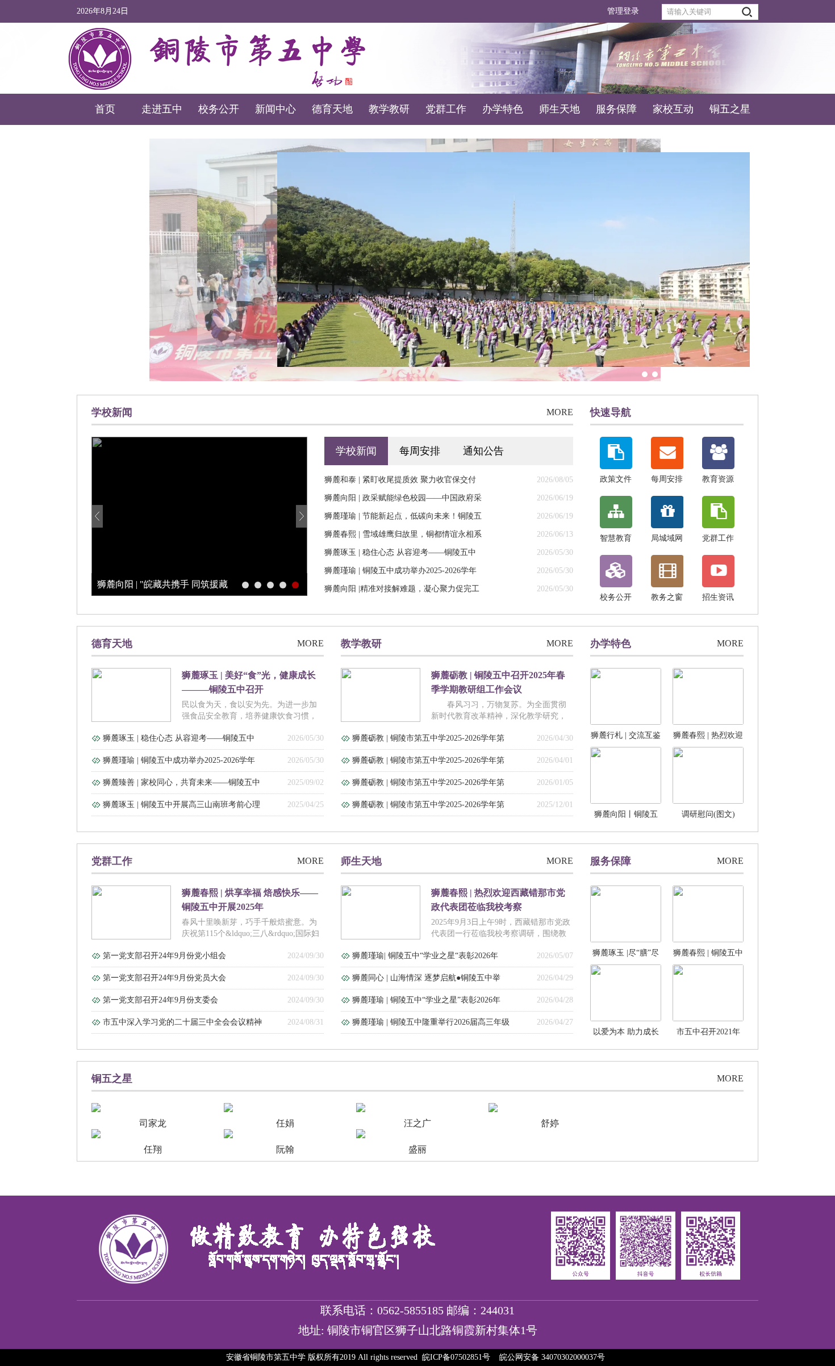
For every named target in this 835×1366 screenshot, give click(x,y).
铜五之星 (729, 109)
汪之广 (417, 1123)
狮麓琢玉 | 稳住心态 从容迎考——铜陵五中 (400, 552)
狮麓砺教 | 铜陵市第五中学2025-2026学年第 (428, 738)
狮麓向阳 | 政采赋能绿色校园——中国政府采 (403, 498)
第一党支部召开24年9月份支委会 (160, 1000)
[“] (417, 259)
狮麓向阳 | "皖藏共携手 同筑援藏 (162, 584)
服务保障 (616, 109)
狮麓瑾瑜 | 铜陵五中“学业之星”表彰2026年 (426, 1000)
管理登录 (623, 11)
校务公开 (218, 109)
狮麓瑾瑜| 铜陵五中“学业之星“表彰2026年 (425, 955)
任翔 (153, 1149)
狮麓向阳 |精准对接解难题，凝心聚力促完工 (401, 588)
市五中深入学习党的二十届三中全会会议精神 (182, 1022)
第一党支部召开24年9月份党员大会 (164, 978)
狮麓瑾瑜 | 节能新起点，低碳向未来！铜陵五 (403, 516)
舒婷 (550, 1123)
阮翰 (285, 1149)
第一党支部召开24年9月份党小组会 (164, 955)
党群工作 (445, 109)
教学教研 (389, 109)
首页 (105, 109)
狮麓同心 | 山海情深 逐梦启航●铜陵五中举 (426, 978)
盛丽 (417, 1149)
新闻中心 (275, 109)
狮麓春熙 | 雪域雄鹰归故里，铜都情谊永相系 (403, 534)
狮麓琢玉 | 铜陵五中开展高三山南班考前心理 (181, 804)
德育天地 (332, 109)
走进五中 (161, 109)
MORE (559, 412)
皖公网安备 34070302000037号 (552, 1357)
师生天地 (559, 109)
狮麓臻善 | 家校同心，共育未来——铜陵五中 (181, 782)
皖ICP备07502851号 (456, 1357)
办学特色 (502, 109)
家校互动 (673, 109)
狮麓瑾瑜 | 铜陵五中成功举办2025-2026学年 (400, 570)
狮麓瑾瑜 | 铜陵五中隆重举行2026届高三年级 (431, 1022)
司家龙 (152, 1123)
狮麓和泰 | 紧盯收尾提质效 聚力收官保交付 (400, 479)
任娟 (285, 1123)
